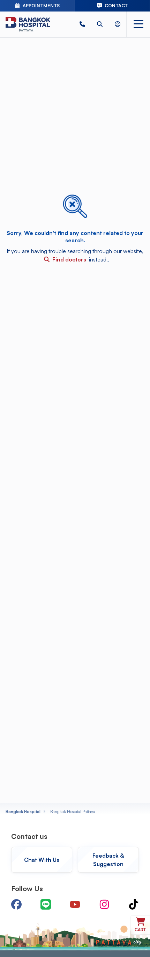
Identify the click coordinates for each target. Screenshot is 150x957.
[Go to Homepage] (28, 24)
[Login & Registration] (117, 24)
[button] (82, 24)
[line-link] (45, 904)
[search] (99, 24)
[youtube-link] (75, 904)
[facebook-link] (16, 904)
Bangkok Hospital (23, 811)
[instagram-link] (104, 904)
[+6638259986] (82, 24)
